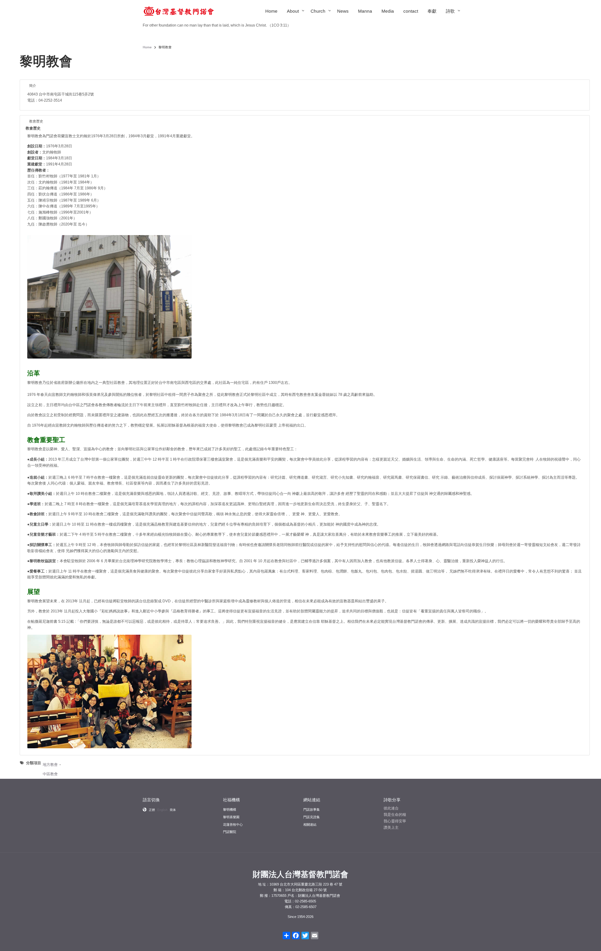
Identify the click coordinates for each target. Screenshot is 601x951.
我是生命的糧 (395, 815)
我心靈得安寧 (395, 821)
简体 (173, 810)
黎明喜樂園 (231, 817)
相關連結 (309, 824)
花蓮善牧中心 (233, 824)
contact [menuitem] (410, 11)
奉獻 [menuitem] (432, 11)
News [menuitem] (343, 11)
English (162, 810)
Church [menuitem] (320, 15)
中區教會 (50, 774)
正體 (152, 810)
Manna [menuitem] (365, 11)
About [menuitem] (295, 15)
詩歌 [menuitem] (452, 15)
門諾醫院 (229, 832)
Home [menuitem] (271, 11)
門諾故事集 (311, 809)
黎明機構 (229, 809)
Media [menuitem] (387, 11)
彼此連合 (391, 808)
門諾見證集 (311, 817)
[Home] (179, 11)
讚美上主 (391, 827)
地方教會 (50, 765)
